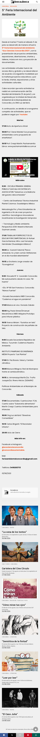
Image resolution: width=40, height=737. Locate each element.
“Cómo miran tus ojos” (14, 605)
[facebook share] (4, 735)
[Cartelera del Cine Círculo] (20, 552)
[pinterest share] (28, 735)
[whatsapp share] (36, 735)
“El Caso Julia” (10, 714)
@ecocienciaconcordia (12, 447)
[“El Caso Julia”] (20, 698)
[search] (37, 2)
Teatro (12, 527)
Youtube (23, 114)
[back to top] (35, 729)
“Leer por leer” (9, 677)
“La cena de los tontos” (14, 532)
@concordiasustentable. (13, 450)
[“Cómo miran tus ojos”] (20, 588)
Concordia (5, 6)
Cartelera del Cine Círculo (15, 568)
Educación (13, 6)
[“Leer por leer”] (20, 661)
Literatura (13, 636)
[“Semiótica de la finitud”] (20, 625)
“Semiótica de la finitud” (15, 641)
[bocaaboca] (20, 2)
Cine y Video (6, 564)
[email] (20, 735)
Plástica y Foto (22, 600)
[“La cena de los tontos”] (20, 515)
